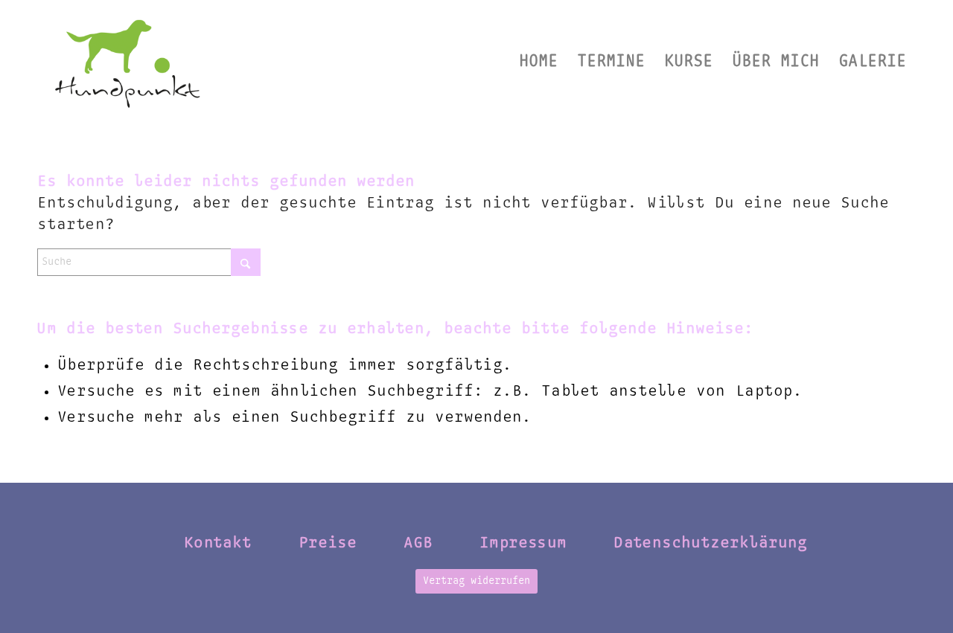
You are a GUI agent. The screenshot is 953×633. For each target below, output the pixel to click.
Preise (328, 543)
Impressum (523, 543)
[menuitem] (538, 61)
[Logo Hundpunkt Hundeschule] (127, 61)
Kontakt (218, 543)
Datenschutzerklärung (710, 543)
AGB (418, 543)
